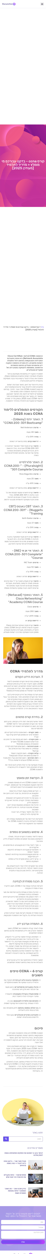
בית (42, 327)
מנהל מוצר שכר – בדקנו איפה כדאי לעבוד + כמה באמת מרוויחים (15, 1163)
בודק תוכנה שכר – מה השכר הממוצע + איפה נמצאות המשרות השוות (15, 1191)
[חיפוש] (6, 1139)
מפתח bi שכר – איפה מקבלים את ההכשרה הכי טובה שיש (15, 1176)
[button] (42, 4)
